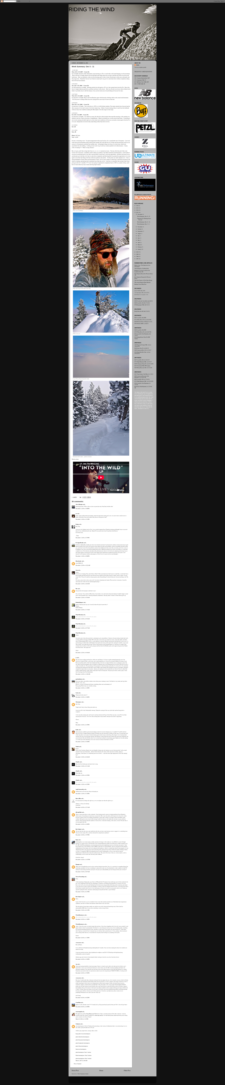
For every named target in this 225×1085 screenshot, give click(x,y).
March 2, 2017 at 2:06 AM (81, 1060)
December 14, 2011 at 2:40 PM (82, 824)
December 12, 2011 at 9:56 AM (83, 619)
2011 (137, 212)
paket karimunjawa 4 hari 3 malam (83, 1058)
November (140, 227)
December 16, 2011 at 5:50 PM (82, 973)
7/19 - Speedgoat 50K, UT (140, 80)
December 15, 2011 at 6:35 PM (82, 891)
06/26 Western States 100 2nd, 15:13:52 (143, 321)
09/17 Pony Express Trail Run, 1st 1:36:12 (143, 374)
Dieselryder (78, 561)
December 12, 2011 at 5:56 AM (83, 597)
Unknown (78, 1024)
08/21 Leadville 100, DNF (140, 317)
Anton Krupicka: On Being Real (141, 268)
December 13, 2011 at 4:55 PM (82, 775)
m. (76, 513)
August (139, 233)
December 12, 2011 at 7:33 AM (83, 609)
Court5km (78, 1002)
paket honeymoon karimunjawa (83, 1040)
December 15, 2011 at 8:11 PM (82, 910)
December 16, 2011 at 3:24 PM (82, 959)
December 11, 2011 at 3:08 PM (82, 508)
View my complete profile (140, 67)
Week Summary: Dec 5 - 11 (143, 224)
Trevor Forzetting (80, 876)
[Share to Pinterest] (90, 497)
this (79, 773)
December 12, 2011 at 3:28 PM (82, 697)
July (139, 235)
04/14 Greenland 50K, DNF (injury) (142, 365)
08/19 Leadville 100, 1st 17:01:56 (141, 379)
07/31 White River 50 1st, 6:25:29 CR (142, 319)
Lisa (77, 570)
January (139, 249)
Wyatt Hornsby (79, 614)
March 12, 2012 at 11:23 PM (82, 1019)
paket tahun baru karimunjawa (82, 1037)
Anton (137, 65)
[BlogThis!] (85, 497)
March (139, 244)
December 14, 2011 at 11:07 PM (83, 859)
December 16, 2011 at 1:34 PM (82, 919)
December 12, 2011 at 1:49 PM (82, 688)
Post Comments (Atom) (83, 1074)
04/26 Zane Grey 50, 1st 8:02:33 (141, 348)
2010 (137, 252)
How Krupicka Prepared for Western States (142, 277)
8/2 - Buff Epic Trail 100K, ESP (141, 82)
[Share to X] (87, 497)
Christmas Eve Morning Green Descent (144, 219)
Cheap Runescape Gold (91, 1013)
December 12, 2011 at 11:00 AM (83, 674)
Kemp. (77, 524)
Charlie (77, 762)
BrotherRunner (79, 602)
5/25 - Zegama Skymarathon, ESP (142, 78)
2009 (137, 254)
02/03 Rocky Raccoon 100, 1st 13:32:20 (143, 367)
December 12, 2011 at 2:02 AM (83, 583)
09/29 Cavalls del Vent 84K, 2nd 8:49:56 (143, 301)
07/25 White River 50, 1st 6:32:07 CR (142, 332)
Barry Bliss (78, 798)
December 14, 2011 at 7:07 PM (82, 835)
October (140, 229)
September (140, 231)
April (139, 242)
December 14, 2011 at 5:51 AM (83, 807)
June (139, 238)
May (139, 240)
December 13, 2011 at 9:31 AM (83, 766)
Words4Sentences (80, 915)
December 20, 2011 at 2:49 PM (82, 1006)
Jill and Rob (78, 812)
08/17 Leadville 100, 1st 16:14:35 (141, 360)
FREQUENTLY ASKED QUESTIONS (143, 71)
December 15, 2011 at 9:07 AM (83, 871)
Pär (76, 588)
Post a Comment (77, 1063)
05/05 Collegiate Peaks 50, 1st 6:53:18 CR (143, 364)
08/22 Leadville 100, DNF (140, 330)
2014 (137, 205)
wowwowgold (79, 1011)
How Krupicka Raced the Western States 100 (143, 274)
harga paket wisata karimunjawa (83, 1033)
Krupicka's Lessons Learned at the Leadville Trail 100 (142, 271)
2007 (137, 258)
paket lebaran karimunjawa (82, 1046)
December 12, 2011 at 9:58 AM (83, 652)
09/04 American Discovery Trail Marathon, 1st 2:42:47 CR (141, 376)
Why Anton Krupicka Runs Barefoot (142, 282)
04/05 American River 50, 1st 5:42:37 (142, 350)
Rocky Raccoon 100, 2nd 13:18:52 (142, 311)
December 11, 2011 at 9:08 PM (82, 556)
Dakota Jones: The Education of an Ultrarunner (142, 265)
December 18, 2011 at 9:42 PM (82, 997)
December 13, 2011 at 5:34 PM (82, 793)
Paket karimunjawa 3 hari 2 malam (83, 1055)
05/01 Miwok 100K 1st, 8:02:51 (141, 323)
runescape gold (98, 1015)
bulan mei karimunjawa (81, 1049)
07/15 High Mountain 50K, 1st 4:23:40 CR (143, 381)
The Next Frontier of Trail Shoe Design (143, 280)
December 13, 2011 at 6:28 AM (83, 757)
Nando (77, 746)
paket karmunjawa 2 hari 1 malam (83, 1052)
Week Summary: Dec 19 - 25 (143, 216)
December (140, 214)
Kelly (77, 729)
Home (101, 1070)
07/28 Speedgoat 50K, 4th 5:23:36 (142, 305)
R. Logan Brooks (79, 542)
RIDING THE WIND (92, 9)
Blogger (120, 1080)
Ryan (77, 840)
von (76, 964)
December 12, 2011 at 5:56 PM (82, 741)
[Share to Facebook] (88, 497)
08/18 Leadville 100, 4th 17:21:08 (142, 303)
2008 (137, 256)
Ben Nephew (79, 829)
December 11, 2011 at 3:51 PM (82, 519)
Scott (77, 693)
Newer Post (75, 1070)
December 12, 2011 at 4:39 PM (82, 725)
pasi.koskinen (79, 679)
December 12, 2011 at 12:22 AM (83, 565)
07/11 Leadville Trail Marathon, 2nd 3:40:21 (142, 334)
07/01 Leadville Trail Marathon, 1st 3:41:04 (142, 384)
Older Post (127, 1070)
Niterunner (78, 702)
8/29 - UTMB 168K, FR (139, 84)
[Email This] (83, 497)
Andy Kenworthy (80, 789)
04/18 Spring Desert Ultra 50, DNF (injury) (142, 337)
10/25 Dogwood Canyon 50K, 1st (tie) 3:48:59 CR (142, 345)
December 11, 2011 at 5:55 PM (82, 537)
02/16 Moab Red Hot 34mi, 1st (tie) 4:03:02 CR (142, 352)
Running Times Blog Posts (140, 284)
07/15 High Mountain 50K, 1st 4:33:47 (143, 362)
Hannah (77, 864)
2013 (137, 208)
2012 (137, 210)
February (140, 247)
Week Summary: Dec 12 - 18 (143, 222)
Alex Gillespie (79, 504)
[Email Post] (80, 497)
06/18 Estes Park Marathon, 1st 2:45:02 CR (143, 387)
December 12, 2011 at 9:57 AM (83, 628)
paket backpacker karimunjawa (83, 1043)
